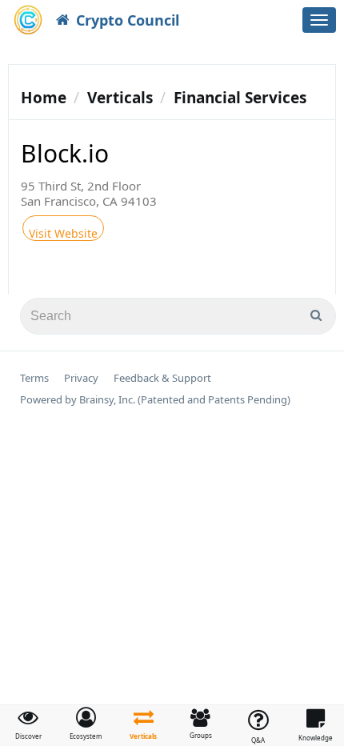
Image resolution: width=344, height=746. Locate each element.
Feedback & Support (162, 378)
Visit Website (63, 233)
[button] (86, 723)
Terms (34, 378)
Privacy (81, 378)
